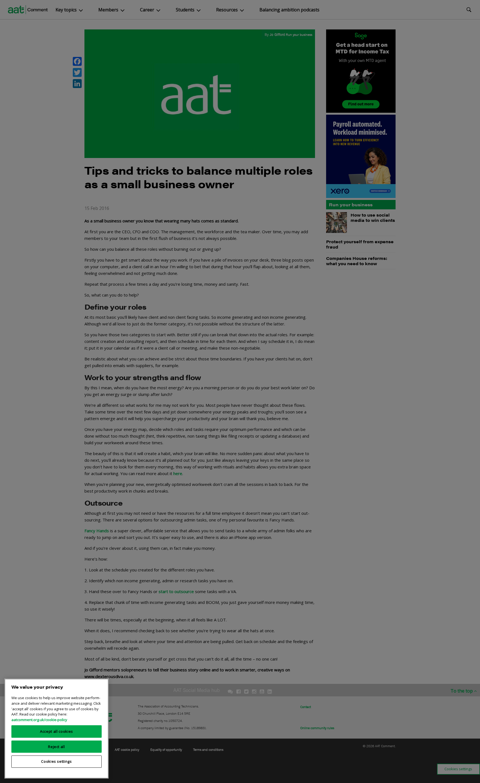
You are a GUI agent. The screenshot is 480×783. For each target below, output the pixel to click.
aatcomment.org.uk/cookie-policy (39, 719)
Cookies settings (56, 761)
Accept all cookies (56, 731)
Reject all (56, 746)
